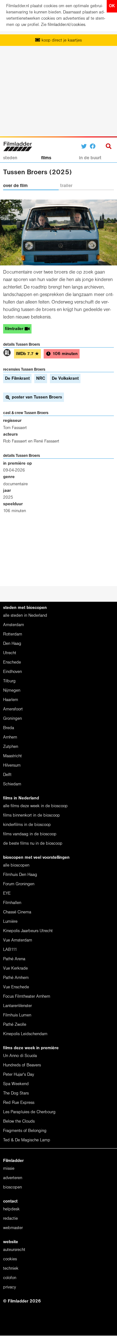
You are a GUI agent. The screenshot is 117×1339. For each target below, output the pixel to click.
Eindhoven (12, 672)
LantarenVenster (17, 1006)
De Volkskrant (65, 378)
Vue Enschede (16, 987)
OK (112, 6)
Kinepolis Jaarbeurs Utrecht (28, 931)
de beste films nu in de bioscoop (32, 843)
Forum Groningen (18, 884)
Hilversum (12, 765)
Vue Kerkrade (15, 968)
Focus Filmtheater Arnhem (26, 996)
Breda (8, 728)
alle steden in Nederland (25, 615)
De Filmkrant (17, 378)
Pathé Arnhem (16, 978)
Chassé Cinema (17, 912)
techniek (10, 1268)
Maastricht (12, 756)
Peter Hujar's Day (18, 1074)
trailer (66, 186)
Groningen (12, 718)
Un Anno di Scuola (20, 1056)
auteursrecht (14, 1250)
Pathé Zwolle (14, 1024)
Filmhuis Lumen (17, 1015)
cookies (10, 1259)
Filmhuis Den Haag (20, 875)
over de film (15, 186)
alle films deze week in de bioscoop (35, 806)
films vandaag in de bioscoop (29, 834)
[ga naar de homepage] (17, 145)
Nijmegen (11, 690)
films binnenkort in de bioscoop (31, 815)
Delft (7, 775)
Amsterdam (13, 625)
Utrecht (9, 653)
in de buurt (90, 158)
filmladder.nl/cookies (66, 25)
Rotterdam (12, 634)
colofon (9, 1278)
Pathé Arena (14, 959)
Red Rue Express (18, 1102)
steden (10, 158)
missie (8, 1168)
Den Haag (12, 643)
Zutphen (10, 747)
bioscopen (12, 1187)
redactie (10, 1218)
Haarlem (10, 700)
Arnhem (10, 737)
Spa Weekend (16, 1084)
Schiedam (12, 784)
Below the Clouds (19, 1121)
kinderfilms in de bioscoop (27, 825)
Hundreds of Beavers (22, 1065)
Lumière (10, 921)
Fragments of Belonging (24, 1131)
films (46, 158)
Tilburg (9, 681)
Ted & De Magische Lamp (26, 1140)
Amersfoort (13, 709)
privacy (9, 1287)
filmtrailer (15, 329)
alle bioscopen (16, 865)
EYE (7, 893)
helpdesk (11, 1209)
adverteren (12, 1178)
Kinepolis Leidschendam (25, 1034)
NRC (40, 378)
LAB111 (10, 949)
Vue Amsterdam (17, 940)
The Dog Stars (16, 1093)
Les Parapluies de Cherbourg (29, 1112)
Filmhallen (12, 903)
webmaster (13, 1228)
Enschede (12, 662)
